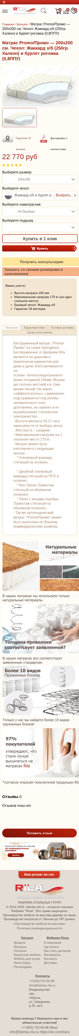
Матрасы (20, 947)
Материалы (52, 954)
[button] (8, 87)
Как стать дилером (57, 950)
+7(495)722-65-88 (41, 981)
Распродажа (23, 967)
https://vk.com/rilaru (55, 1032)
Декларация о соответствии (58, 144)
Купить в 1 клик (40, 238)
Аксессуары (22, 962)
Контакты (50, 958)
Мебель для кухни (27, 958)
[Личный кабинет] (51, 11)
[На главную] (24, 13)
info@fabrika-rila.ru (42, 985)
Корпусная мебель (27, 954)
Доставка (50, 962)
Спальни (20, 950)
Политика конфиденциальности (39, 928)
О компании (52, 942)
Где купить (51, 947)
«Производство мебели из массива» (39, 923)
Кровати (19, 942)
